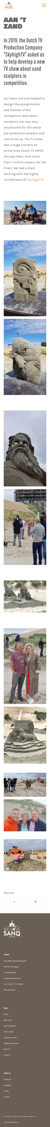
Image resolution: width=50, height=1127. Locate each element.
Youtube (7, 1097)
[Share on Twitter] (35, 902)
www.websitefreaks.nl (11, 1122)
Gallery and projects (11, 1043)
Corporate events (10, 1038)
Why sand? (8, 1020)
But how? (7, 1049)
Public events (9, 1032)
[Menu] (42, 5)
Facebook (7, 1079)
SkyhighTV (34, 179)
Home (6, 1014)
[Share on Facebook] (14, 902)
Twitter (6, 1091)
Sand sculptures (10, 1026)
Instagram (7, 1085)
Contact (7, 1055)
